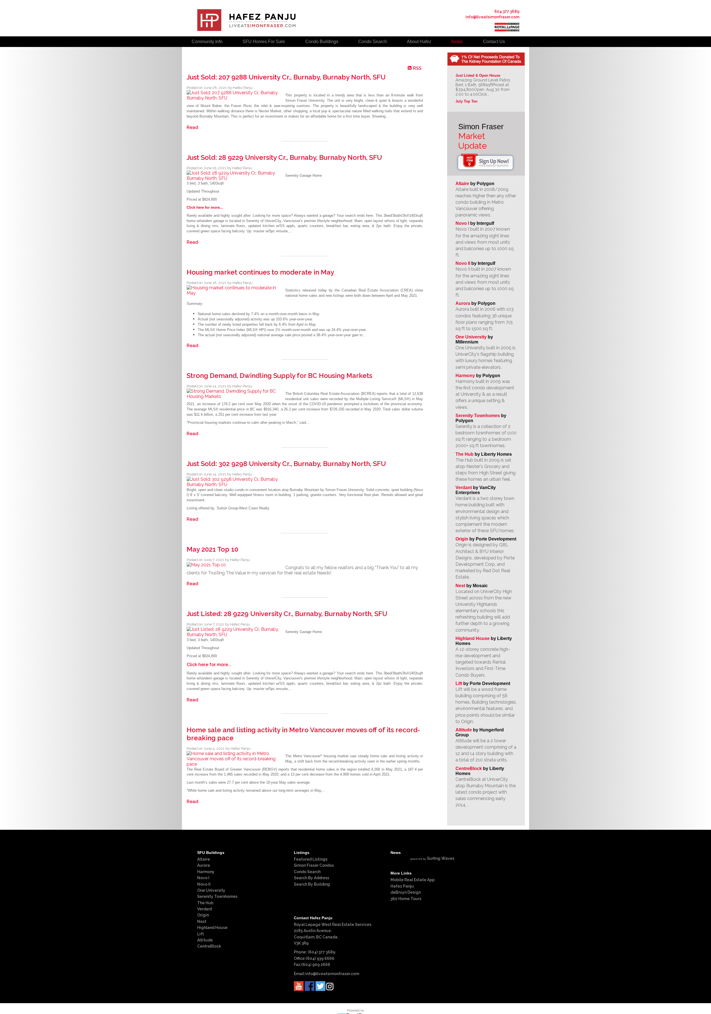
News (457, 41)
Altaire (462, 183)
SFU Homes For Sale (263, 41)
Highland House (472, 638)
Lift (458, 683)
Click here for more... (205, 207)
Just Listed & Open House (477, 75)
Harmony (465, 375)
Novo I (462, 223)
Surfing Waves (440, 858)
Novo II (462, 263)
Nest (460, 585)
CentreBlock (468, 768)
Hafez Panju (402, 886)
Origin (461, 539)
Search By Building (312, 884)
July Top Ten (466, 101)
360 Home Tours (405, 898)
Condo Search (307, 872)
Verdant (463, 487)
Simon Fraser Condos (314, 865)
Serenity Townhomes (477, 415)
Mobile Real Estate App (412, 880)
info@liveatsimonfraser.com (492, 17)
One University (471, 337)
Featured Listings (310, 859)
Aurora (462, 303)
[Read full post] (234, 95)
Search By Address (311, 878)
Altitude (463, 730)
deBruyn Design (405, 892)
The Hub (464, 454)
